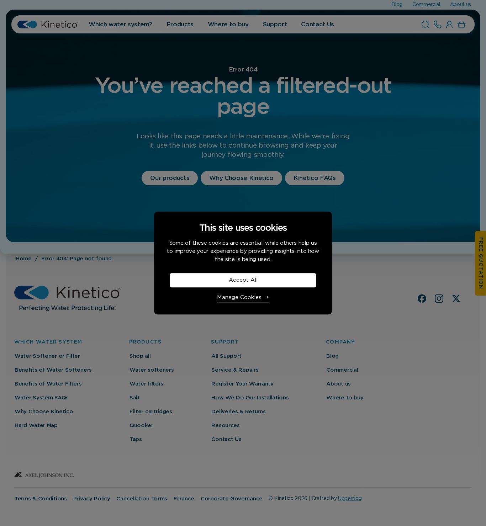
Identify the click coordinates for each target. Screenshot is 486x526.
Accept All (243, 280)
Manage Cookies (239, 297)
